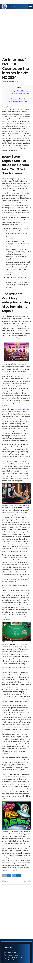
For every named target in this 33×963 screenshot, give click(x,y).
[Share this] (9, 875)
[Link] (4, 6)
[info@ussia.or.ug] (6, 953)
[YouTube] (20, 6)
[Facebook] (11, 6)
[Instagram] (23, 6)
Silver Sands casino (21, 409)
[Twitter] (14, 6)
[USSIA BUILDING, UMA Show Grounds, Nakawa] (6, 959)
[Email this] (4, 875)
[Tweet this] (14, 875)
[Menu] (30, 6)
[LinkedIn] (17, 6)
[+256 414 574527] (6, 955)
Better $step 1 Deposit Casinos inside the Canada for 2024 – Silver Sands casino (19, 93)
